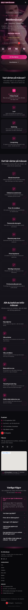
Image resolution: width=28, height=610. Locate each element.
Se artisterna (13, 62)
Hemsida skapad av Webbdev (14, 606)
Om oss (2, 578)
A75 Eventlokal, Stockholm (10, 426)
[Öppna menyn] (25, 2)
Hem (2, 565)
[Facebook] (3, 446)
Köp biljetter (14, 57)
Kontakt (2, 580)
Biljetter (2, 575)
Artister (2, 567)
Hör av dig (18, 492)
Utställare (3, 570)
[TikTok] (12, 446)
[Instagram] (7, 446)
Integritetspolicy (18, 603)
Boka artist (3, 572)
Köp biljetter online (8, 429)
